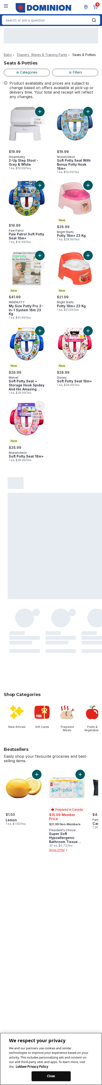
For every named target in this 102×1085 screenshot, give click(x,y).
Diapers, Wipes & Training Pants (42, 55)
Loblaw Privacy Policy (32, 1066)
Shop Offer (57, 850)
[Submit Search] (94, 20)
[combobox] (51, 20)
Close (51, 1076)
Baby (8, 55)
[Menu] (6, 6)
